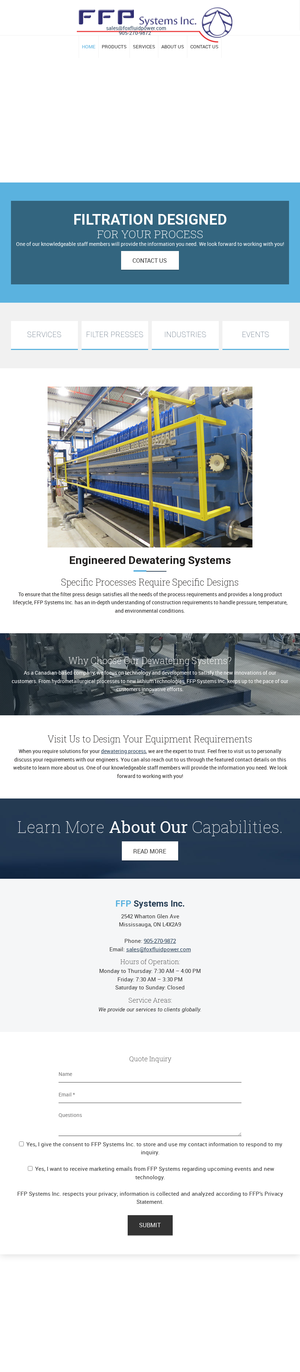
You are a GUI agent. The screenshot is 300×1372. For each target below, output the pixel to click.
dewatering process (123, 751)
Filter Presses (114, 334)
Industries (185, 334)
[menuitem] (88, 47)
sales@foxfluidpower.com (136, 28)
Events (255, 334)
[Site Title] (154, 16)
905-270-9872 (135, 32)
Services (44, 334)
